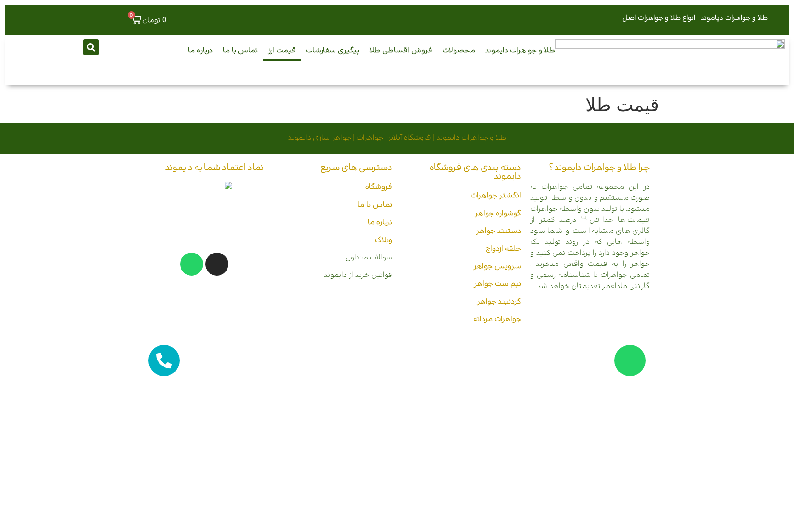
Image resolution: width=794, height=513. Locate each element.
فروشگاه (378, 186)
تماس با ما (240, 50)
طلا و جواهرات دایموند (520, 50)
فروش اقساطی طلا (400, 50)
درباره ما (200, 50)
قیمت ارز (282, 50)
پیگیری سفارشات (332, 50)
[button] (91, 47)
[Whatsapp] (191, 264)
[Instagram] (216, 264)
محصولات (458, 50)
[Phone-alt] (164, 360)
